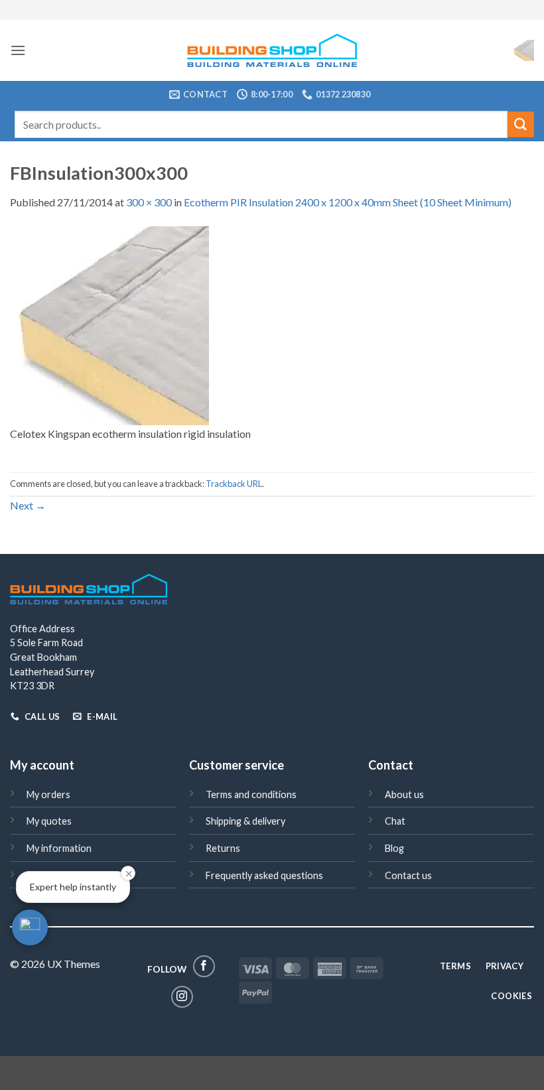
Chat (395, 821)
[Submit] (521, 124)
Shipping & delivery (245, 821)
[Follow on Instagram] (182, 997)
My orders (48, 794)
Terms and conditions (251, 794)
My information (59, 848)
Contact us (408, 875)
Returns (223, 848)
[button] (18, 50)
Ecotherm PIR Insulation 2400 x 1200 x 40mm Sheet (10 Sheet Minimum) (347, 202)
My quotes (49, 821)
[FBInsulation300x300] (109, 324)
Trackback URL (234, 483)
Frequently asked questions (264, 875)
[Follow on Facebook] (204, 966)
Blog (394, 848)
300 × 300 (149, 202)
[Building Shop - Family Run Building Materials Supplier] (272, 50)
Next (28, 505)
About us (404, 794)
